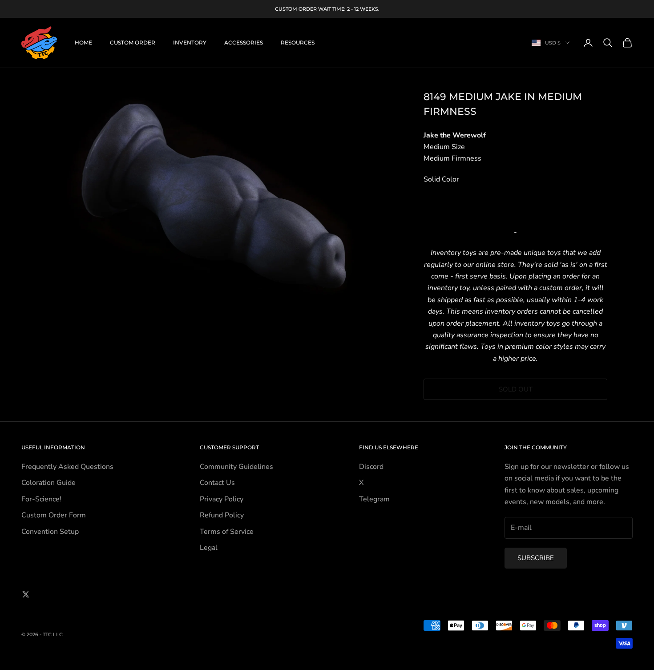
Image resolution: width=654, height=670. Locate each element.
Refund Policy (222, 515)
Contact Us (217, 483)
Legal (209, 548)
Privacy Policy (221, 499)
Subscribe (535, 557)
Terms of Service (227, 532)
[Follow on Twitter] (25, 594)
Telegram (374, 499)
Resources (298, 42)
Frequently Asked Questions (67, 467)
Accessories (243, 42)
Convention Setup (50, 532)
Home (83, 42)
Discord (371, 467)
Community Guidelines (236, 467)
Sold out (516, 389)
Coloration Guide (48, 483)
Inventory (189, 42)
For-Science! (41, 499)
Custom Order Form (53, 515)
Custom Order (132, 42)
